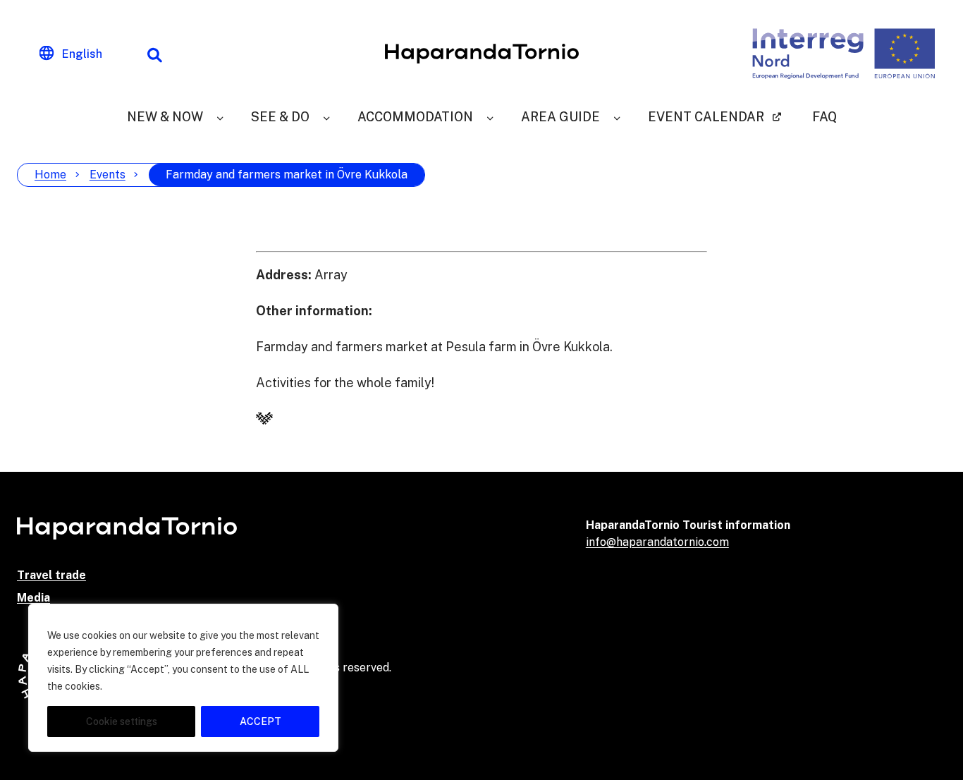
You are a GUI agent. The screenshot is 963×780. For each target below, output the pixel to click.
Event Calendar (706, 116)
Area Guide (560, 116)
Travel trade (51, 575)
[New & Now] (219, 117)
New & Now (165, 116)
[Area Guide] (616, 117)
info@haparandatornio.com (657, 542)
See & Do (280, 116)
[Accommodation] (490, 117)
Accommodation (415, 116)
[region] (183, 678)
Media (33, 597)
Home (50, 174)
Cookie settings (121, 721)
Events (107, 174)
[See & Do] (326, 117)
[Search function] (154, 54)
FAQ (824, 116)
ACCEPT (260, 721)
